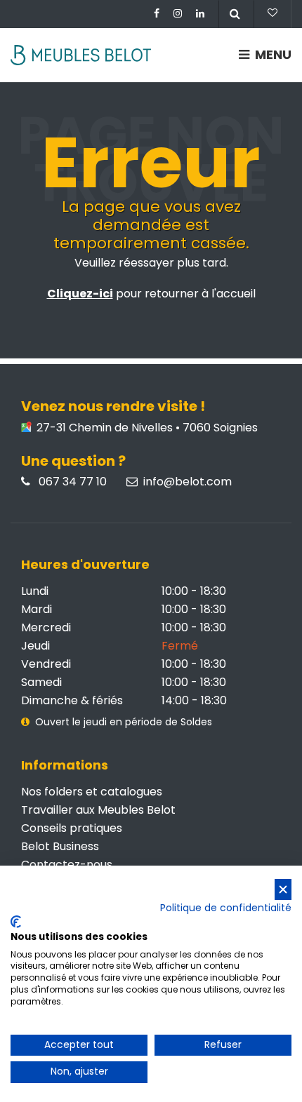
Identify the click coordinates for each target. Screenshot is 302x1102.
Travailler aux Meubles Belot (98, 810)
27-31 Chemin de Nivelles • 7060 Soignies (146, 428)
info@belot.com (187, 482)
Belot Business (60, 846)
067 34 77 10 (71, 482)
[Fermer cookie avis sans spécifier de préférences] (283, 890)
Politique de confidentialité (225, 908)
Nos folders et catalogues (91, 792)
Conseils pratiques (71, 828)
